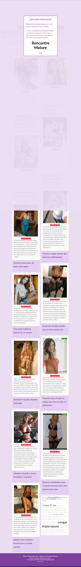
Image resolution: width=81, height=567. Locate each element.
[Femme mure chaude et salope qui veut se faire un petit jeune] (55, 356)
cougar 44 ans (48, 517)
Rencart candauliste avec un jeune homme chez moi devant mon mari (55, 485)
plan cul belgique (51, 498)
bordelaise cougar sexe (51, 529)
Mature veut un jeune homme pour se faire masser (23, 543)
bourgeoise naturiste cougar (49, 509)
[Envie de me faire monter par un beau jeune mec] (55, 282)
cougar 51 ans (60, 529)
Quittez (40, 52)
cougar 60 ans (58, 514)
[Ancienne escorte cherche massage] (26, 358)
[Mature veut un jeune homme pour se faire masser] (26, 499)
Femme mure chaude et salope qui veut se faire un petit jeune (54, 401)
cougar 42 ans (60, 505)
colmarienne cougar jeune (49, 507)
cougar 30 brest (53, 530)
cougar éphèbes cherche (56, 510)
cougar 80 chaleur (62, 509)
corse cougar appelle (47, 514)
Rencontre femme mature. (49, 556)
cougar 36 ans (59, 507)
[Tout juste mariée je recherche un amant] (26, 290)
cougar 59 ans (52, 533)
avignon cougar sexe (57, 517)
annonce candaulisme (54, 497)
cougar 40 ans (45, 530)
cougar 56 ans (63, 512)
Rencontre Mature (40, 45)
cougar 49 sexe (46, 510)
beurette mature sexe (48, 519)
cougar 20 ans (55, 512)
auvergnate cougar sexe (48, 516)
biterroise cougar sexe (52, 523)
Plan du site (40, 561)
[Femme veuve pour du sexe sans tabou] (26, 221)
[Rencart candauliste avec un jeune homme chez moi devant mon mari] (55, 432)
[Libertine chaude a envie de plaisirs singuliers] (26, 427)
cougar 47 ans (49, 505)
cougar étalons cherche (57, 532)
